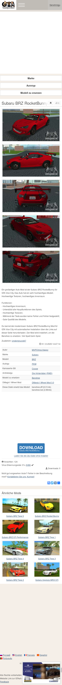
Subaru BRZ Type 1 (47, 537)
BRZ (34, 359)
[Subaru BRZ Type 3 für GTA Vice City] (47, 548)
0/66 (28, 465)
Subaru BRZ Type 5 (15, 516)
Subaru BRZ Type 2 (15, 579)
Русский (6, 655)
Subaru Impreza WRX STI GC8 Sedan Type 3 (46, 580)
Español (43, 655)
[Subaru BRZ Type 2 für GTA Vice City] (15, 569)
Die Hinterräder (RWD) (42, 373)
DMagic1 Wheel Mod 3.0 (43, 382)
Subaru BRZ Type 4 (15, 558)
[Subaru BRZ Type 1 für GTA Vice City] (47, 527)
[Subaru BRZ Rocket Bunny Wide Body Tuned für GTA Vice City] (47, 506)
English (18, 655)
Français (31, 655)
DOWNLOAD (31, 448)
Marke (31, 78)
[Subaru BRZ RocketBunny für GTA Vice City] (31, 125)
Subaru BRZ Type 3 (47, 558)
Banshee (36, 378)
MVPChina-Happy (40, 350)
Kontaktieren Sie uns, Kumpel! (20, 476)
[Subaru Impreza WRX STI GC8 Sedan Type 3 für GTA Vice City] (47, 569)
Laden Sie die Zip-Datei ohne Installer (31, 455)
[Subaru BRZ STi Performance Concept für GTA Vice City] (15, 527)
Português (7, 658)
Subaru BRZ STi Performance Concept (15, 537)
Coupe (35, 368)
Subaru (35, 355)
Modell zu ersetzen (31, 92)
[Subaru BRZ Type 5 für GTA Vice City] (15, 506)
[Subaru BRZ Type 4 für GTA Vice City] (15, 548)
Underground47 (19, 340)
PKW (34, 364)
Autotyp (31, 85)
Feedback (4, 681)
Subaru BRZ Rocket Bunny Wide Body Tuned (47, 516)
